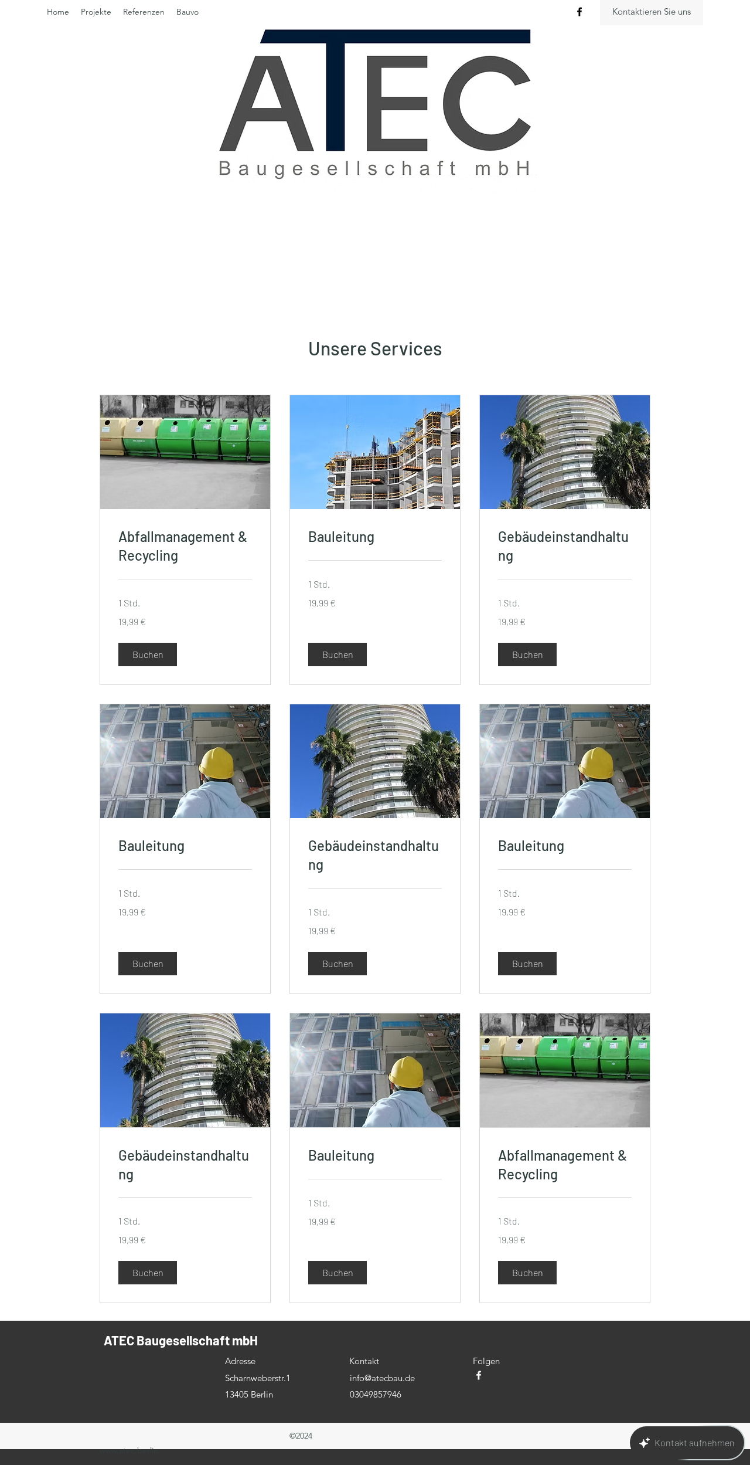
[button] (147, 654)
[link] (185, 546)
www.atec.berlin (129, 1450)
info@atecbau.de (382, 1377)
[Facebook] (579, 12)
